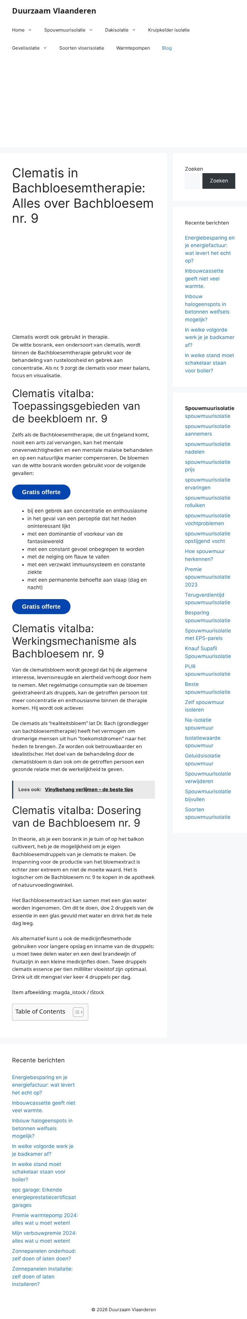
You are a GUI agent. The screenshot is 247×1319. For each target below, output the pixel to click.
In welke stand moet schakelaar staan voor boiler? (209, 363)
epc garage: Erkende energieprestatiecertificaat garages (44, 1197)
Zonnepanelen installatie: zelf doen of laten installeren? (42, 1276)
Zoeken (194, 169)
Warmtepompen (133, 48)
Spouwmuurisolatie (65, 30)
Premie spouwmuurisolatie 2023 (207, 577)
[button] (75, 1012)
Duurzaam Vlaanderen (54, 10)
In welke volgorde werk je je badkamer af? (209, 337)
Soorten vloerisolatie (81, 48)
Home (18, 30)
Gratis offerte (41, 492)
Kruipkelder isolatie (169, 30)
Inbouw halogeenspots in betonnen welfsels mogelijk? (42, 1128)
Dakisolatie (117, 30)
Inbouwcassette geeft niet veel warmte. (204, 278)
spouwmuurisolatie (207, 416)
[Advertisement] (123, 102)
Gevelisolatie (26, 48)
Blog (167, 48)
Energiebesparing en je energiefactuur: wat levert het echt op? (43, 1085)
